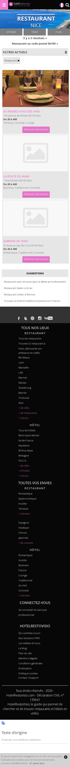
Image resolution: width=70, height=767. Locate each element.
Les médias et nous (29, 643)
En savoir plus (37, 763)
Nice (20, 403)
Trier (35, 32)
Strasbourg (24, 387)
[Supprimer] (18, 60)
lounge (22, 575)
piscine (22, 570)
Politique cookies (28, 673)
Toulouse (23, 397)
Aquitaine (23, 445)
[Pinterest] (32, 318)
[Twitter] (26, 318)
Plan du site (25, 653)
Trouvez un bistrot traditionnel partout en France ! (32, 301)
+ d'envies (24, 513)
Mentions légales (28, 658)
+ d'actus (23, 418)
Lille (20, 372)
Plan (59, 32)
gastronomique (27, 498)
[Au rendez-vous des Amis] (35, 88)
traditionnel (25, 580)
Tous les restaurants (29, 338)
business (23, 565)
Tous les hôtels (26, 430)
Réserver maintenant (36, 129)
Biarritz (22, 392)
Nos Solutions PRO (29, 638)
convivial (23, 590)
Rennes (22, 377)
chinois (22, 532)
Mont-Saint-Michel (28, 435)
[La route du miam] (35, 153)
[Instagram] (39, 318)
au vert (22, 585)
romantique (25, 493)
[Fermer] (65, 757)
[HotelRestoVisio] (19, 5)
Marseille (23, 367)
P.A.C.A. (22, 460)
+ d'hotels (24, 470)
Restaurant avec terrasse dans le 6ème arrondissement (35, 281)
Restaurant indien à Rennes (19, 294)
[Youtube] (48, 318)
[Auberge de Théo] (35, 218)
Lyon (21, 362)
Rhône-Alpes (25, 450)
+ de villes (23, 408)
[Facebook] (19, 318)
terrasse (23, 508)
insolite (22, 503)
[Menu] (4, 4)
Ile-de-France (25, 440)
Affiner (11, 32)
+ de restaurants (27, 413)
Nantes (22, 382)
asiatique (23, 527)
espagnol (23, 522)
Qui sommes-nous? (29, 633)
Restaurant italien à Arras (18, 288)
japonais (23, 537)
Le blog (22, 648)
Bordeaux (24, 357)
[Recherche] (67, 5)
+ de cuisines (25, 542)
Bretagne (23, 455)
